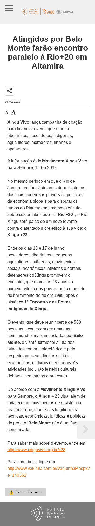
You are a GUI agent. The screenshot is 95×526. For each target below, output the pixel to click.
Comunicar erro (25, 492)
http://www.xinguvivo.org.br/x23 (36, 450)
